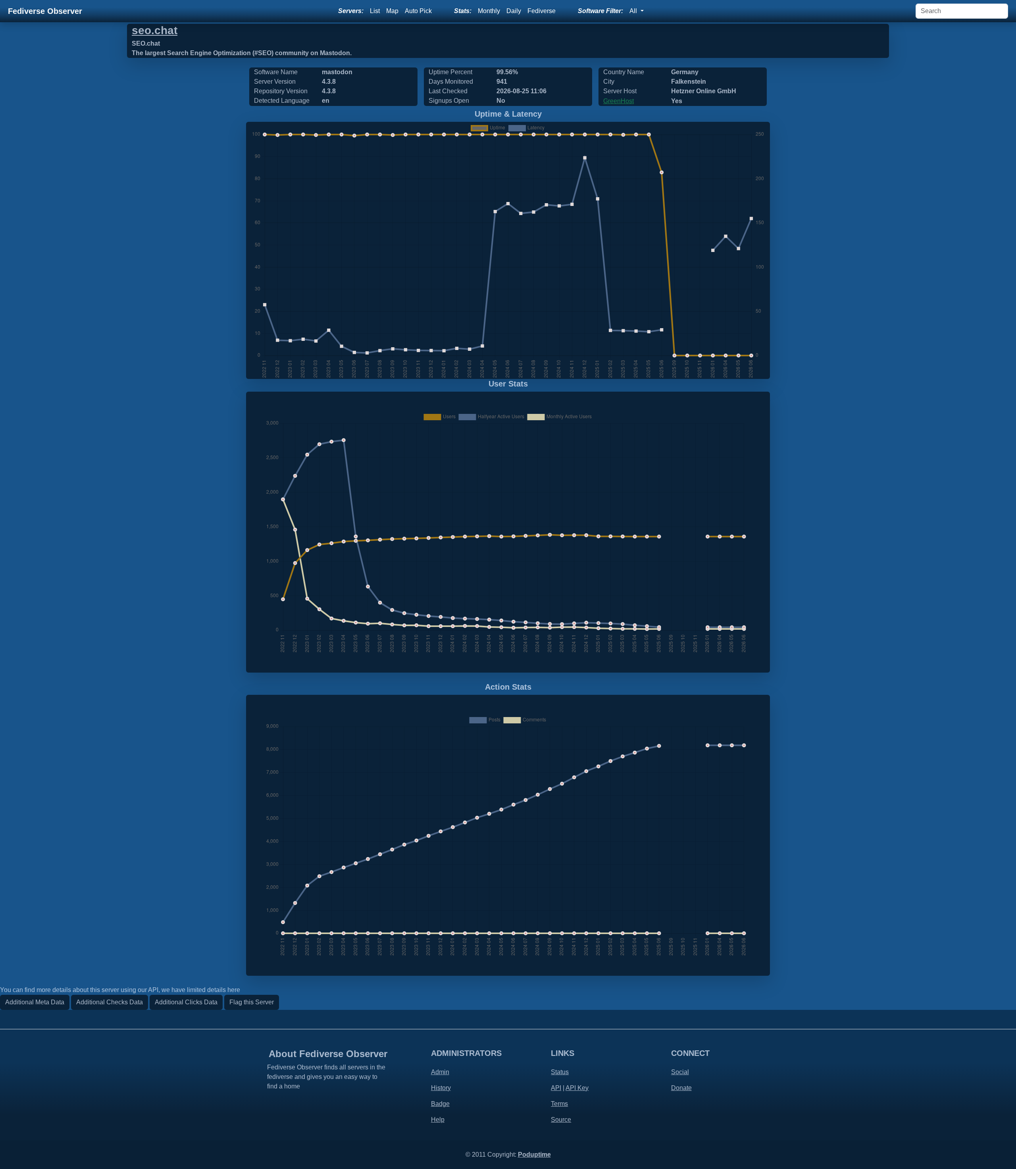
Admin (440, 1072)
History (441, 1087)
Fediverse (541, 11)
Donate (681, 1087)
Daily (513, 11)
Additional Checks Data (109, 1002)
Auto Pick (418, 11)
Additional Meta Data (34, 1002)
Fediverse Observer (45, 11)
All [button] (634, 11)
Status (560, 1072)
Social (680, 1072)
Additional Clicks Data (186, 1002)
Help (437, 1119)
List (375, 11)
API (556, 1087)
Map (392, 11)
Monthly (489, 11)
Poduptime (534, 1154)
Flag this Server (251, 1002)
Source (561, 1119)
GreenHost (618, 101)
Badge (440, 1103)
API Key (577, 1087)
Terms (559, 1103)
